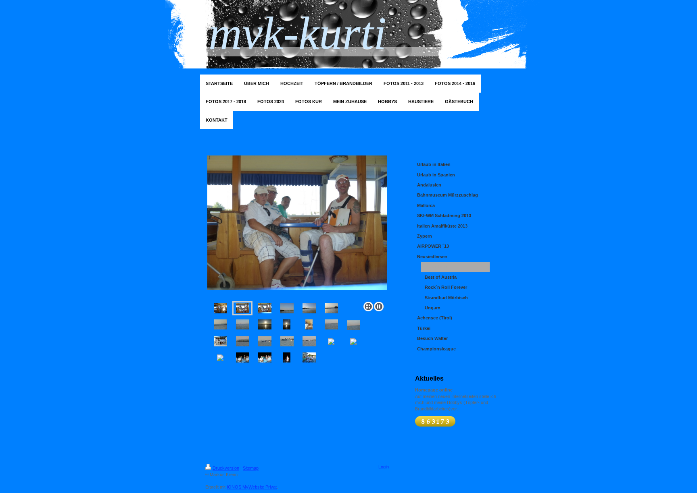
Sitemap (251, 468)
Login (383, 466)
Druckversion (226, 468)
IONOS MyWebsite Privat (252, 487)
